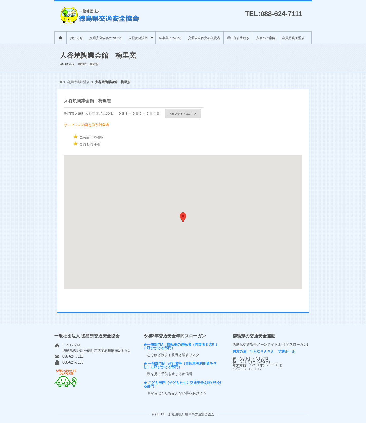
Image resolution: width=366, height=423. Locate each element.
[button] (183, 217)
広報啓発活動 (136, 39)
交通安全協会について (105, 37)
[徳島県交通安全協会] (100, 23)
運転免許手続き (238, 37)
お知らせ (76, 37)
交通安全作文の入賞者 (204, 37)
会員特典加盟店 (293, 37)
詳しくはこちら (249, 369)
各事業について (170, 37)
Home (60, 38)
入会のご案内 (265, 37)
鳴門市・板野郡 (88, 64)
